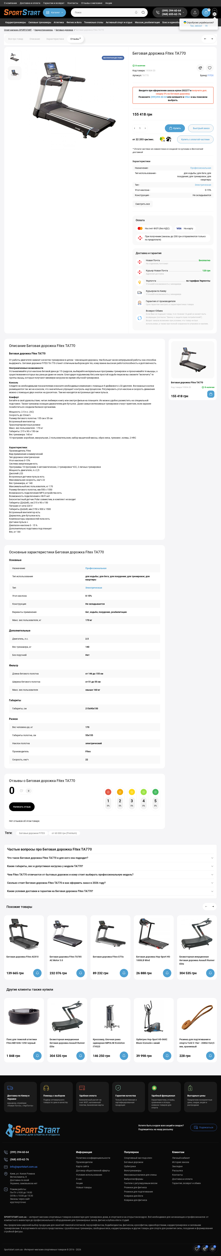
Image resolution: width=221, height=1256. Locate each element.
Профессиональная (200, 168)
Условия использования (89, 1174)
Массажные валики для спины (140, 1174)
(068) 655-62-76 (171, 14)
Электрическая (203, 185)
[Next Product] (212, 39)
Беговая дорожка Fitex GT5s (108, 956)
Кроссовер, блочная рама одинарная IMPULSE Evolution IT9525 (109, 1043)
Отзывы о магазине (91, 3)
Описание (35, 39)
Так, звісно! (196, 25)
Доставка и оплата (30, 3)
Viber (187, 97)
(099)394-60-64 (159, 97)
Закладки (177, 1166)
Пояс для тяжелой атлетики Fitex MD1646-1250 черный (21, 1041)
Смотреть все (142, 204)
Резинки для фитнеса (135, 1187)
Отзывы (75, 38)
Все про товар (15, 39)
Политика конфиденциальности (93, 1158)
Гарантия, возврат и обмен (186, 1183)
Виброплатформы (133, 1179)
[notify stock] (37, 973)
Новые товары (84, 1187)
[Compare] (200, 68)
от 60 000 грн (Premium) (64, 833)
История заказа (180, 1162)
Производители (84, 1162)
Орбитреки (130, 1166)
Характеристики (55, 39)
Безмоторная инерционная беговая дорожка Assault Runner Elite (197, 960)
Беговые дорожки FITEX (32, 833)
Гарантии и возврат (53, 3)
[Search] (136, 12)
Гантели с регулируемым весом (140, 1183)
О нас (79, 1179)
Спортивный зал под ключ (138, 1158)
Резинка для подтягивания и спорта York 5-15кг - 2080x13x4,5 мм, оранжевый (196, 1043)
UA (214, 10)
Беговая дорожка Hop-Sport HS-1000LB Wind (153, 958)
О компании (10, 3)
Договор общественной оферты (93, 1170)
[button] (206, 906)
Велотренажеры (132, 1170)
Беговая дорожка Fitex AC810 (22, 956)
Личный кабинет (181, 1158)
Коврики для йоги (133, 1196)
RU (215, 14)
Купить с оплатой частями (195, 139)
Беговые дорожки (133, 1162)
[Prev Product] (205, 39)
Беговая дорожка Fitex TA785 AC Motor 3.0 (66, 958)
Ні (206, 25)
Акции (108, 3)
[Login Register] (195, 12)
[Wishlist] (210, 68)
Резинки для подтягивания (138, 1191)
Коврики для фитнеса (135, 1200)
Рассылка (177, 1170)
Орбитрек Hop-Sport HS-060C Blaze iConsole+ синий (151, 1041)
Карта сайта (82, 1166)
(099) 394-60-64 (171, 10)
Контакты (72, 3)
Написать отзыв (22, 806)
